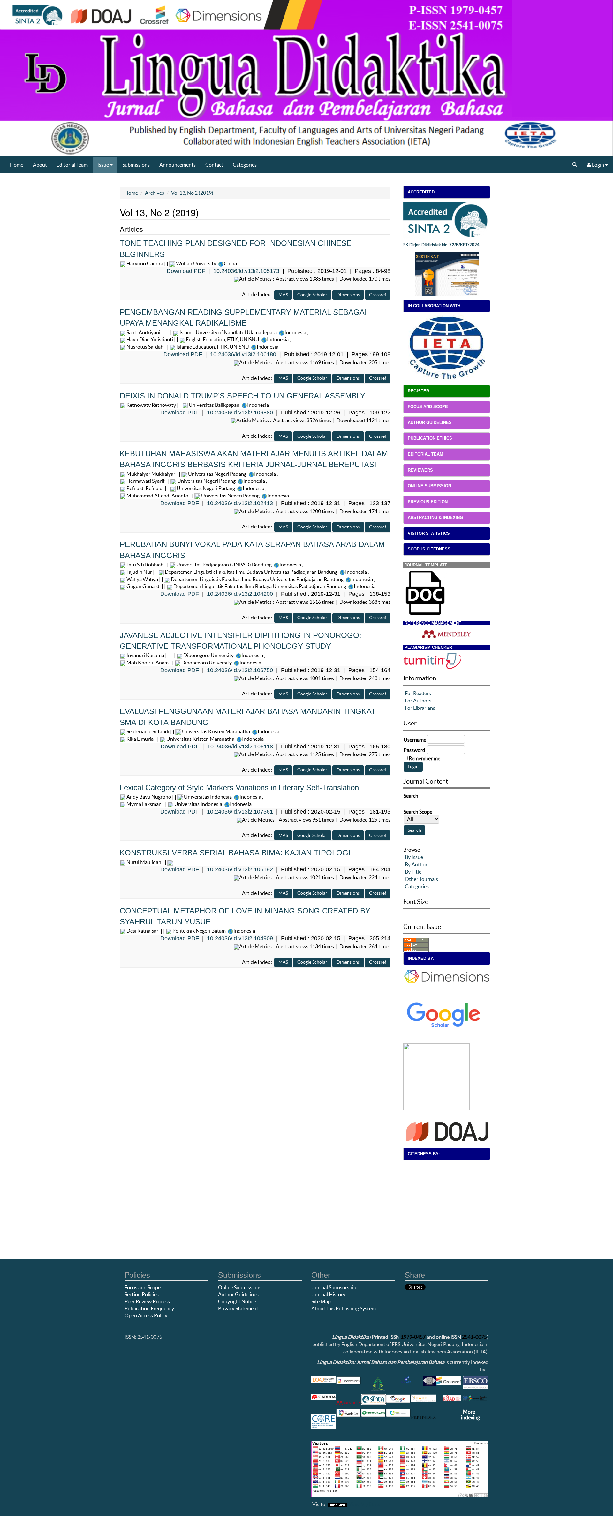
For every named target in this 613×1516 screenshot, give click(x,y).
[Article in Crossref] (377, 294)
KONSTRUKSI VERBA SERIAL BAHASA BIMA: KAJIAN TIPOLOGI (235, 852)
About (40, 165)
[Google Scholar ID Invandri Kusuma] (170, 655)
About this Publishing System (343, 1308)
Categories (245, 165)
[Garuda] (436, 1076)
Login (598, 165)
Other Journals (421, 879)
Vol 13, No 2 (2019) (192, 193)
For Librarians (420, 708)
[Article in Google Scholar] (312, 294)
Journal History (328, 1294)
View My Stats (364, 1504)
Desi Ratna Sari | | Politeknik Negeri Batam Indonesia (190, 931)
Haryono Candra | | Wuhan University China (181, 263)
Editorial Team (72, 165)
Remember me (424, 758)
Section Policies (142, 1294)
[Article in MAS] (283, 294)
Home (16, 165)
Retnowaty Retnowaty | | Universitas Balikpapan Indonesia (197, 405)
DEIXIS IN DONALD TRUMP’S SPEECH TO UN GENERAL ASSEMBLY (242, 395)
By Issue (414, 857)
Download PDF (186, 271)
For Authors (418, 700)
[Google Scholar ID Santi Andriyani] (166, 332)
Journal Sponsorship (333, 1287)
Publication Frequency (149, 1308)
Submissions (136, 165)
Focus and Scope (143, 1287)
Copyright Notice (237, 1301)
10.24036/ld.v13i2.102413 (240, 503)
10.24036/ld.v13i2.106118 (240, 746)
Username (415, 740)
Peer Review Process (147, 1301)
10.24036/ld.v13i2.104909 (240, 938)
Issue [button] (103, 165)
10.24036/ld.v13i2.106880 (240, 412)
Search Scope (418, 812)
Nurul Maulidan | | (146, 862)
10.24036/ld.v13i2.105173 (246, 271)
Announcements (177, 165)
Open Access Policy (146, 1315)
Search (411, 796)
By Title (413, 872)
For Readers (418, 693)
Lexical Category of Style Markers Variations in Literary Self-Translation (239, 787)
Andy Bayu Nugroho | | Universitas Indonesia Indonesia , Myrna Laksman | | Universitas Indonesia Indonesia (194, 800)
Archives (154, 193)
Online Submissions (239, 1287)
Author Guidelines (238, 1294)
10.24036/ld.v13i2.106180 (243, 354)
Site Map (321, 1301)
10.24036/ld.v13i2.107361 (240, 811)
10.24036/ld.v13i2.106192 (240, 869)
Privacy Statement (238, 1308)
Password (414, 750)
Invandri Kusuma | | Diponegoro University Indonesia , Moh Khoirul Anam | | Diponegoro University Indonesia (195, 658)
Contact (214, 165)
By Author (416, 864)
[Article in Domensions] (348, 294)
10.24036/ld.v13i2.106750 (240, 670)
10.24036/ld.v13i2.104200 (240, 594)
